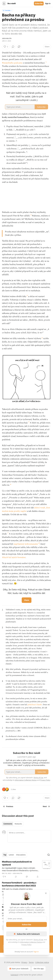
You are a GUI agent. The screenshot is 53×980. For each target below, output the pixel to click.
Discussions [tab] (21, 855)
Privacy (24, 962)
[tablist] (12, 823)
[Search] (48, 854)
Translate (7, 10)
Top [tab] (4, 855)
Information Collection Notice (31, 942)
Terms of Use (38, 939)
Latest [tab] (11, 855)
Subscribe (39, 3)
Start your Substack (20, 968)
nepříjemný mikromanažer (26, 544)
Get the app (39, 968)
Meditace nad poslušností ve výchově (17, 863)
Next (45, 806)
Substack (14, 975)
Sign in (48, 3)
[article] (26, 869)
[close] (46, 893)
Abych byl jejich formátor (14, 557)
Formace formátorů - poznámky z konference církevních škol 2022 (19, 884)
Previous (9, 806)
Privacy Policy (26, 944)
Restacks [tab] (18, 824)
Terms (31, 962)
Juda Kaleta (6, 38)
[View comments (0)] (13, 46)
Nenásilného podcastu (12, 62)
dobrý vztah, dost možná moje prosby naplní (26, 509)
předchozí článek (35, 704)
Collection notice (42, 962)
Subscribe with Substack (28, 934)
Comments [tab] (7, 824)
